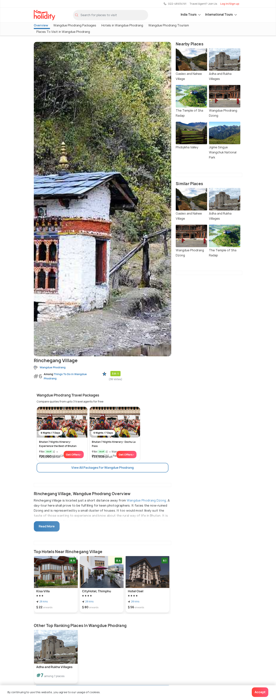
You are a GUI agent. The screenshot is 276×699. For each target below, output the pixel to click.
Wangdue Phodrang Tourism (168, 25)
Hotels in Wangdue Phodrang (122, 25)
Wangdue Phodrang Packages (74, 25)
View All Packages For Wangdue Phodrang (102, 467)
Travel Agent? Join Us (203, 3)
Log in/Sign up (229, 3)
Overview (41, 25)
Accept (260, 692)
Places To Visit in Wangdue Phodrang (63, 32)
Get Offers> (73, 454)
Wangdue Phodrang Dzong (146, 500)
